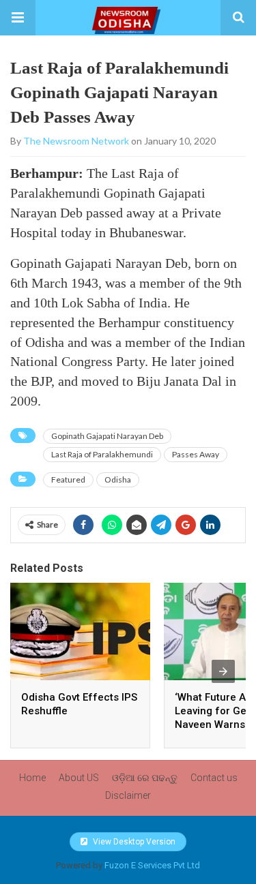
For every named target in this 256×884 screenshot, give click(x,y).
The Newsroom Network (76, 141)
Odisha (117, 479)
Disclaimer (128, 795)
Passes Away (195, 454)
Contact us (214, 777)
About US (79, 777)
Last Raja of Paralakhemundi (102, 454)
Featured (68, 479)
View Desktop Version (133, 842)
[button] (17, 17)
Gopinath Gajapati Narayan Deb (107, 436)
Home (32, 777)
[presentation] (223, 671)
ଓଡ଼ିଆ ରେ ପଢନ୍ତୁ (144, 777)
